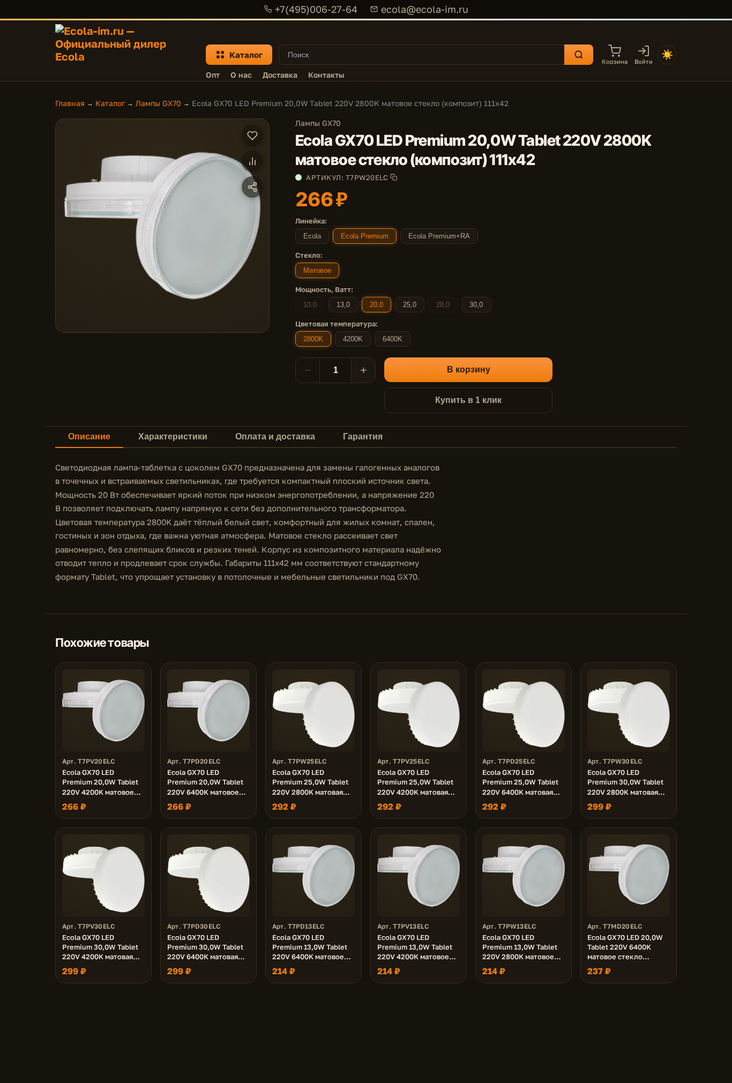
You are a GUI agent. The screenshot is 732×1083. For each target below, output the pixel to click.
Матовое (317, 270)
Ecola (312, 236)
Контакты (326, 74)
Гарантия (363, 436)
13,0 (343, 305)
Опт (213, 74)
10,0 (310, 305)
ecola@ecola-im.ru (424, 9)
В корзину (468, 369)
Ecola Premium (365, 236)
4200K (353, 339)
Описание (89, 436)
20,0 (376, 305)
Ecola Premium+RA (439, 236)
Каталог (246, 54)
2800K (313, 339)
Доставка (280, 74)
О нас (241, 74)
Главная (70, 103)
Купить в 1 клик (468, 400)
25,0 (409, 305)
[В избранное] (252, 135)
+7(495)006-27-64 (316, 9)
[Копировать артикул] (393, 177)
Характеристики (172, 436)
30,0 (476, 305)
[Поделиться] (252, 187)
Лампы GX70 (158, 103)
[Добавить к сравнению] (252, 161)
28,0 (443, 305)
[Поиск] (578, 54)
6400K (392, 339)
